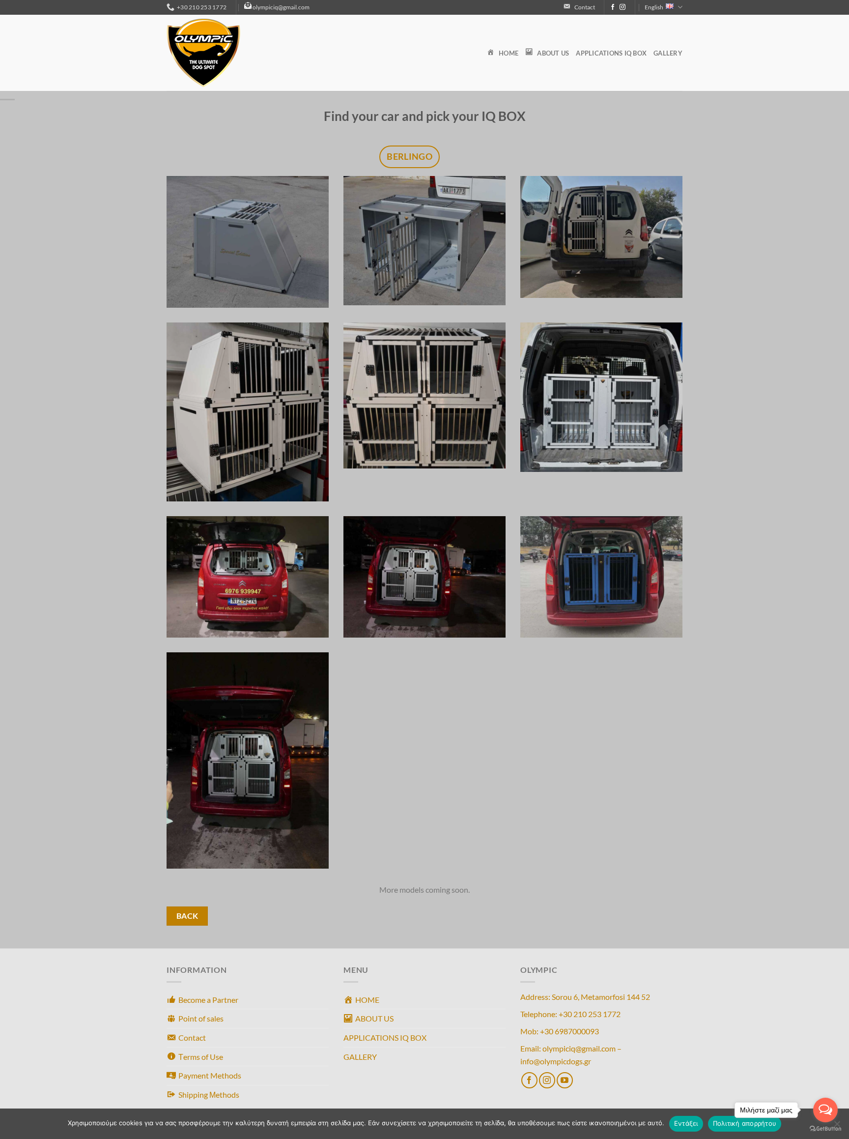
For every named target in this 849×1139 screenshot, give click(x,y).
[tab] (409, 157)
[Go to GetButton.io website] (825, 1129)
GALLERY (667, 53)
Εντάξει (686, 1123)
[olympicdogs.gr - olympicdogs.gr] (216, 53)
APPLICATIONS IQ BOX (611, 53)
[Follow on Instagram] (622, 7)
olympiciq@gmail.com (281, 7)
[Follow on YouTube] (565, 1080)
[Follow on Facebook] (613, 7)
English (654, 7)
